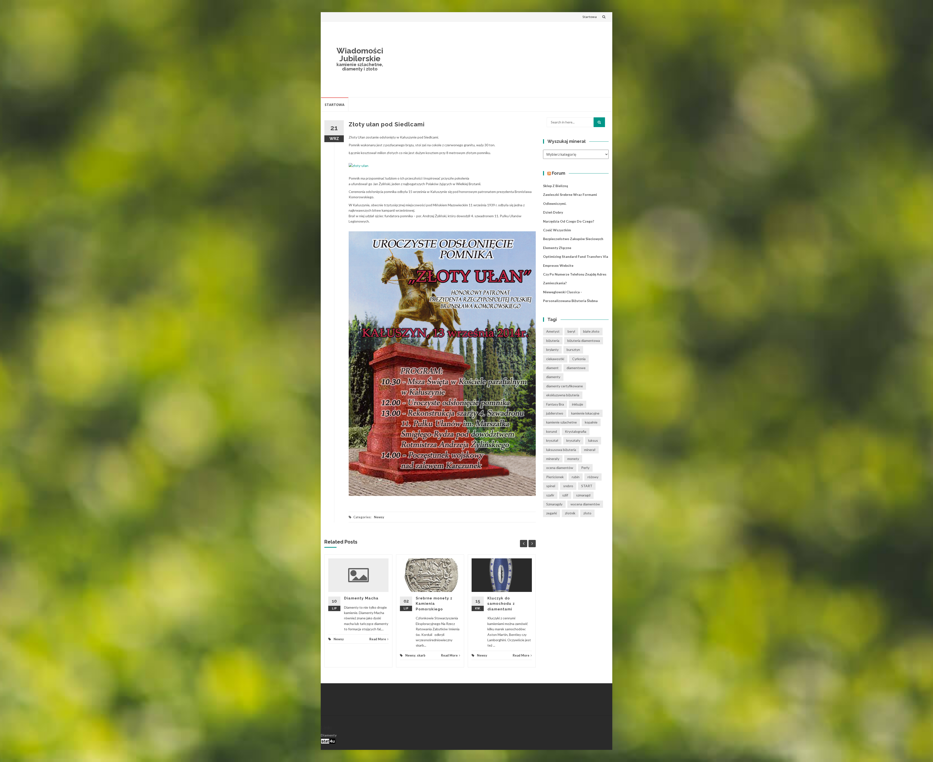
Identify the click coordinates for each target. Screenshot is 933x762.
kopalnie (591, 422)
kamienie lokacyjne (585, 413)
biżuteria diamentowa (583, 340)
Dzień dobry (553, 212)
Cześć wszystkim (557, 230)
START (586, 486)
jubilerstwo (554, 413)
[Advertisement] (502, 59)
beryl (571, 331)
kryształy (573, 440)
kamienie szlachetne (561, 422)
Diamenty (329, 735)
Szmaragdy (554, 504)
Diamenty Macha (361, 598)
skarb (421, 655)
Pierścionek (555, 477)
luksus (593, 440)
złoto (587, 513)
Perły (585, 468)
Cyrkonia (579, 359)
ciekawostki (555, 359)
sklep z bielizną (555, 186)
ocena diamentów (559, 468)
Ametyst (553, 331)
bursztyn (573, 349)
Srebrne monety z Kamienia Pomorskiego (434, 603)
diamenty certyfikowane (564, 386)
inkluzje (577, 404)
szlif (565, 495)
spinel (550, 486)
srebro (568, 486)
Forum (558, 173)
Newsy (379, 517)
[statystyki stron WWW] (328, 740)
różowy (592, 477)
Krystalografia (575, 431)
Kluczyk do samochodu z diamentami (501, 603)
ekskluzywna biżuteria (562, 395)
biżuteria (552, 340)
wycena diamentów (585, 504)
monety (573, 459)
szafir (550, 495)
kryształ (552, 440)
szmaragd (583, 495)
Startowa (589, 17)
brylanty (552, 349)
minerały (552, 459)
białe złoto (591, 331)
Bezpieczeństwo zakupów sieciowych (573, 239)
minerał (590, 450)
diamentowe (576, 368)
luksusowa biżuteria (561, 450)
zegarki (551, 513)
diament (552, 368)
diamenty (553, 377)
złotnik (570, 513)
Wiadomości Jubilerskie (360, 54)
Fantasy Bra (555, 404)
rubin (575, 477)
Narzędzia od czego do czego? (568, 221)
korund (551, 431)
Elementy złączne (557, 248)
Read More (377, 639)
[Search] (599, 122)
